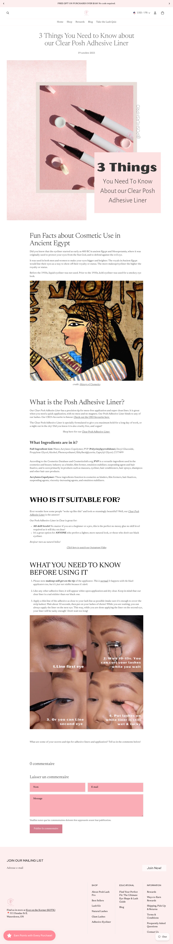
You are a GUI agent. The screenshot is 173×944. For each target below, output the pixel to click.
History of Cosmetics (90, 384)
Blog (121, 907)
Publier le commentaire (46, 829)
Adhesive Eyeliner (101, 922)
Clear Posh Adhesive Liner (96, 432)
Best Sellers (98, 901)
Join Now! (154, 868)
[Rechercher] (7, 13)
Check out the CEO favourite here (92, 417)
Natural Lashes (100, 911)
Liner (42, 515)
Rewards (151, 892)
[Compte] (155, 13)
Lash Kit (96, 906)
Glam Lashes (98, 917)
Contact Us (153, 932)
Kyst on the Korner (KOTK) (40, 910)
